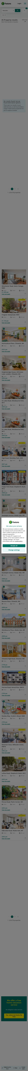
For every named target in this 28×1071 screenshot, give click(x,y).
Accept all (14, 546)
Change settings (14, 550)
